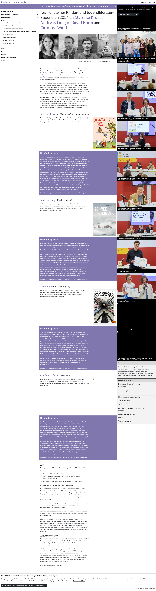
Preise (3, 20)
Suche (3, 60)
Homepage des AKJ (128, 375)
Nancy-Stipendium (8, 43)
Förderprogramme (7, 11)
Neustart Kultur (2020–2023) (10, 14)
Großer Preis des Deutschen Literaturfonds (15, 23)
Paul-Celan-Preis (8, 34)
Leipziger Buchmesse (51, 87)
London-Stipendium (8, 40)
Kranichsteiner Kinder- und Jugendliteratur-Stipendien (19, 32)
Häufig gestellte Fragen (8, 57)
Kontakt (3, 55)
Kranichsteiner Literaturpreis (11, 26)
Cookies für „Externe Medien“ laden (128, 14)
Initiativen (4, 49)
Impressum (152, 589)
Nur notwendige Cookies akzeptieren (23, 585)
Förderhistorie (5, 17)
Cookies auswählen (40, 585)
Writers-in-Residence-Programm (12, 46)
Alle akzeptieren (6, 585)
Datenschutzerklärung (79, 581)
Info (2, 52)
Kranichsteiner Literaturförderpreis (13, 29)
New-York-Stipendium (9, 37)
